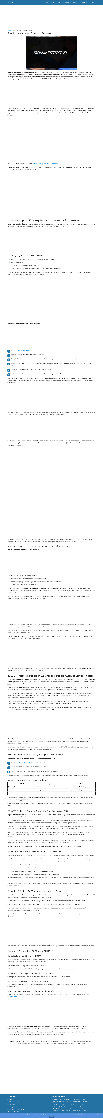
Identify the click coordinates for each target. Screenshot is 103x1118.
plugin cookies (99, 1115)
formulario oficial (24, 350)
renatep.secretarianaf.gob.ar (28, 762)
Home (48, 2)
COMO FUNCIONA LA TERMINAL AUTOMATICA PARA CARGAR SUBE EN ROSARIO (71, 1111)
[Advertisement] (51, 17)
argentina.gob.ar (13, 996)
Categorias (83, 2)
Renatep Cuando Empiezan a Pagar (64, 2)
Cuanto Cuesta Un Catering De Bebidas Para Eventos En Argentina (69, 1105)
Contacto (92, 2)
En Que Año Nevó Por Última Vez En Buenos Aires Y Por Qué (67, 1109)
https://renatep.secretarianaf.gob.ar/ (45, 164)
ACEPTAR (51, 1116)
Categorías (11, 1104)
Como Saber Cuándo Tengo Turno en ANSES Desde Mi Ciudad (68, 1099)
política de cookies (93, 1114)
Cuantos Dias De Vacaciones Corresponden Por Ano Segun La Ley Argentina (72, 1107)
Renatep (10, 2)
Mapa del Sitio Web (14, 1112)
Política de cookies (13, 1102)
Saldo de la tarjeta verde (16, 1109)
